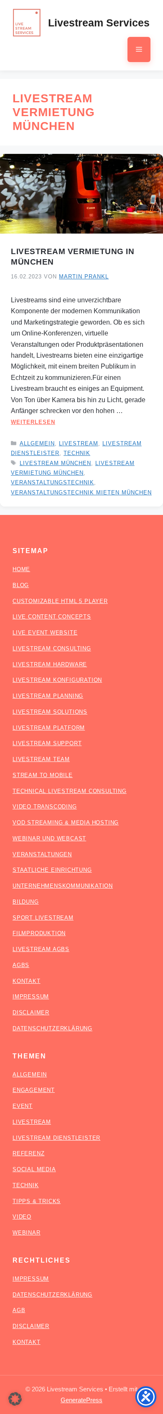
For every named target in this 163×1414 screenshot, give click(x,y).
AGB (19, 1310)
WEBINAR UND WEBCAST (49, 838)
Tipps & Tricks (37, 1201)
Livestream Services (99, 23)
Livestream (78, 443)
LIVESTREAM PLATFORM (49, 728)
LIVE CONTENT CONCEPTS (52, 616)
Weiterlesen (33, 422)
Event (23, 1106)
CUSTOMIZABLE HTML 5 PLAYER (60, 601)
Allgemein (37, 443)
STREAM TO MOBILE (43, 775)
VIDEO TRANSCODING (45, 806)
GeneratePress (81, 1400)
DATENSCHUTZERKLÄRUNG (52, 1028)
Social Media (34, 1169)
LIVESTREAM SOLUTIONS (50, 712)
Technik (77, 453)
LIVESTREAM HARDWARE (50, 664)
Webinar (27, 1232)
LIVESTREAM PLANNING (48, 696)
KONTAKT (27, 981)
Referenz (28, 1153)
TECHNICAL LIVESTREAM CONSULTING (70, 791)
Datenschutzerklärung (52, 1295)
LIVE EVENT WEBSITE (45, 632)
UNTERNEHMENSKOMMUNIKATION (63, 886)
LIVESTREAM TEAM (41, 759)
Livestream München (55, 463)
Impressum (31, 1279)
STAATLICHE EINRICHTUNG (52, 870)
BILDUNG (26, 902)
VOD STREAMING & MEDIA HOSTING (66, 822)
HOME (21, 569)
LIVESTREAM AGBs (41, 949)
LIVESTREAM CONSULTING (52, 648)
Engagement (34, 1090)
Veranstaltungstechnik (52, 482)
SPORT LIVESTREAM (43, 918)
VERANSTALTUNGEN (42, 854)
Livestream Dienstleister (56, 1138)
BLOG (21, 585)
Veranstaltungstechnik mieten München (81, 492)
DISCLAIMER (31, 1012)
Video (22, 1217)
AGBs (21, 965)
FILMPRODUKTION (39, 933)
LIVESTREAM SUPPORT (47, 743)
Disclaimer (31, 1326)
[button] (15, 1399)
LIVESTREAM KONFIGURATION (57, 680)
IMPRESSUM (31, 996)
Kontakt (27, 1342)
